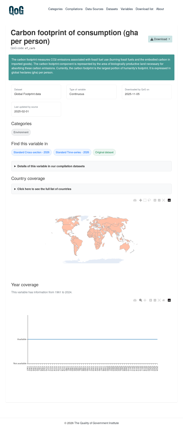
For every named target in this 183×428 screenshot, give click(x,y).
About (160, 9)
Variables (127, 9)
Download (160, 39)
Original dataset (104, 152)
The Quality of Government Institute (96, 423)
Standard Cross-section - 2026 (31, 152)
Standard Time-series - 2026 (72, 152)
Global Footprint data (27, 94)
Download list (144, 9)
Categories (56, 8)
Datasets (112, 9)
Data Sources (94, 9)
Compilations (74, 9)
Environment (21, 132)
